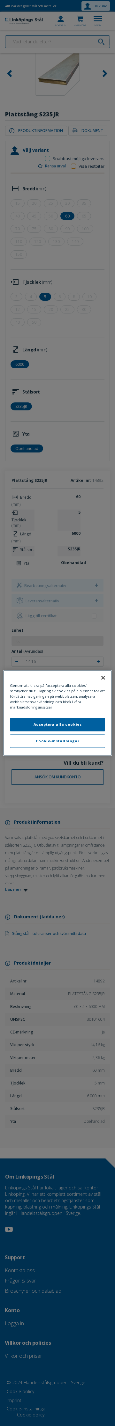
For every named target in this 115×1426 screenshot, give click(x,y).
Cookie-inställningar (57, 741)
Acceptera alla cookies (58, 724)
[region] (57, 713)
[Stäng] (103, 678)
